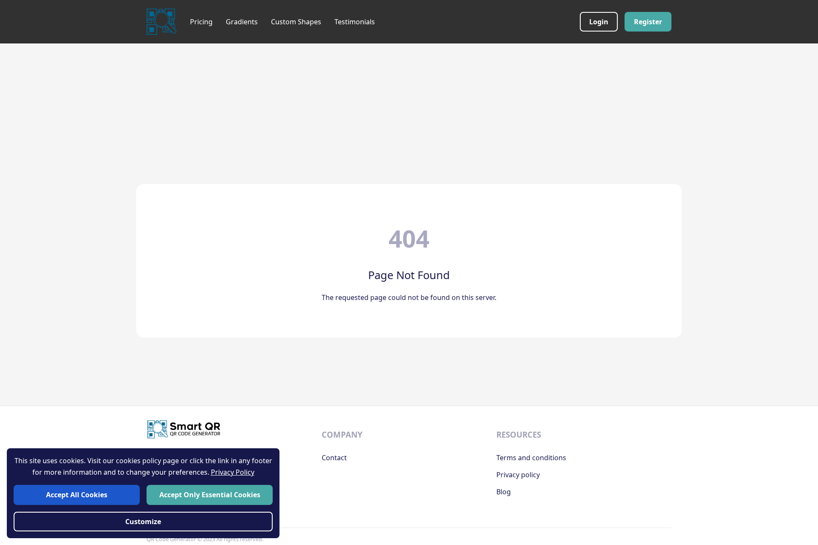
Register (648, 21)
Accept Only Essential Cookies (209, 494)
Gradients (242, 21)
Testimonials (354, 21)
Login (598, 21)
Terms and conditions (531, 457)
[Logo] (161, 22)
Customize (143, 521)
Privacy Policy (232, 472)
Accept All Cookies (76, 494)
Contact (334, 457)
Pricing (201, 21)
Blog (503, 491)
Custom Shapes (296, 21)
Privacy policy (518, 474)
